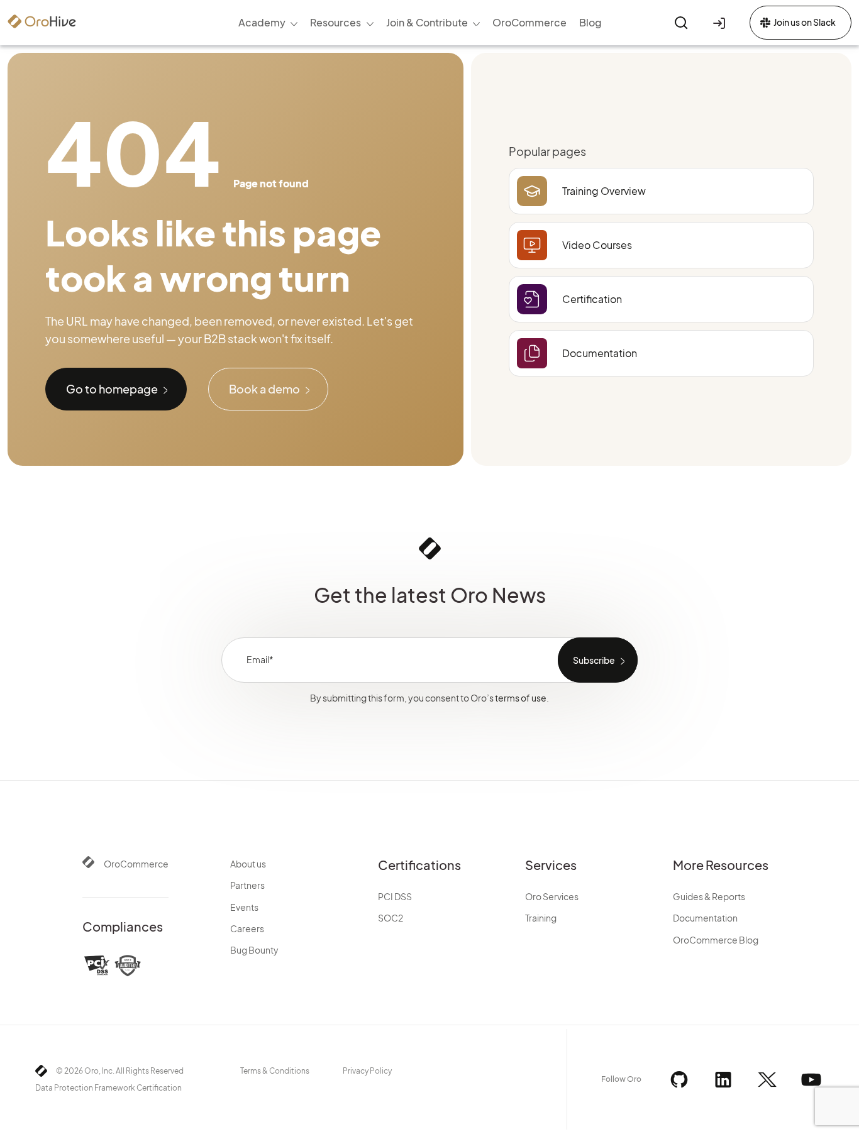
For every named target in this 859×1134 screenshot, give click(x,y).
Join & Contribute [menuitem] (427, 22)
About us (248, 863)
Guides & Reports (709, 896)
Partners (247, 885)
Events (244, 907)
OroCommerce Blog (715, 939)
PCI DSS (395, 896)
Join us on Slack (804, 22)
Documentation (705, 917)
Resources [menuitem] (335, 22)
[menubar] (420, 22)
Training (541, 917)
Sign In (721, 22)
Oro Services (552, 896)
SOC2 (390, 917)
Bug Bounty (254, 949)
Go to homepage (112, 389)
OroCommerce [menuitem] (529, 22)
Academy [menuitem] (261, 22)
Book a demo (264, 389)
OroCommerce (136, 863)
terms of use (520, 697)
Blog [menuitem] (590, 22)
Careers (247, 928)
